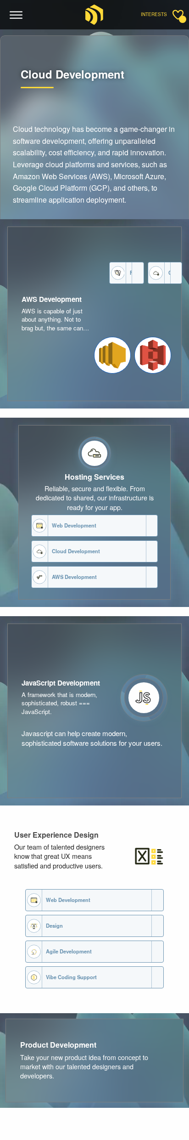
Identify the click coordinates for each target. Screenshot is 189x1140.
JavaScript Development (61, 683)
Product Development (58, 1044)
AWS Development (52, 299)
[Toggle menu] (16, 15)
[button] (112, 355)
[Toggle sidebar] (178, 14)
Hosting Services (94, 476)
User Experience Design (56, 834)
